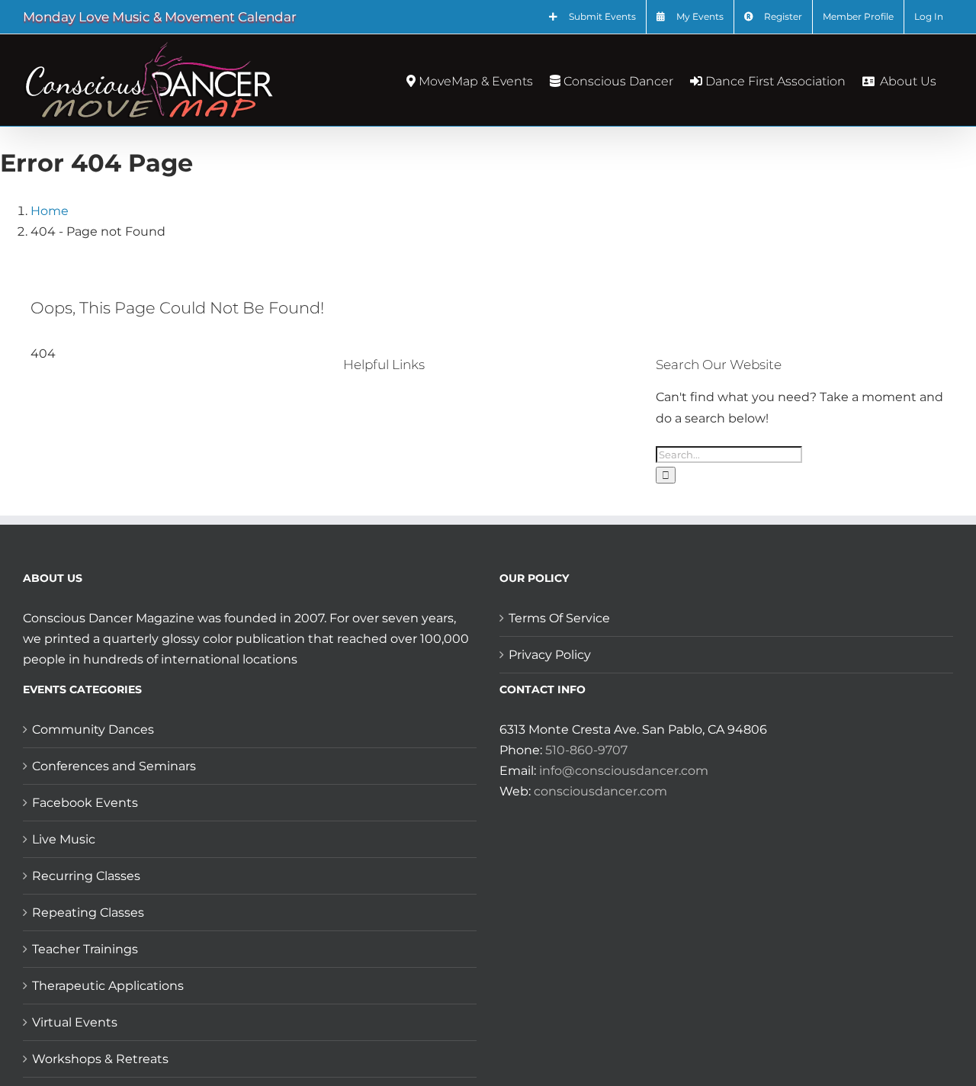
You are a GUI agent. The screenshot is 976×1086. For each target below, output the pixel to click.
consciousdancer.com (600, 791)
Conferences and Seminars (114, 766)
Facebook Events (85, 802)
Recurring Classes (86, 876)
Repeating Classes (88, 912)
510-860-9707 (586, 750)
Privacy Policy (550, 654)
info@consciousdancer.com (623, 770)
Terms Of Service (559, 618)
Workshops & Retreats (100, 1059)
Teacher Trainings (85, 949)
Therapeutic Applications (108, 985)
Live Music (63, 839)
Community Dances (93, 729)
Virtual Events (74, 1022)
